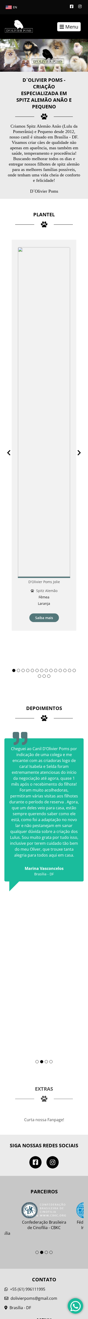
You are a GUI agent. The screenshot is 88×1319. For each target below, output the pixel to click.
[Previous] (8, 453)
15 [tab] (39, 676)
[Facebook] (71, 6)
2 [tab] (18, 670)
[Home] (16, 26)
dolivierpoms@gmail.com (34, 1298)
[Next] (79, 453)
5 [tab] (32, 670)
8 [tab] (46, 670)
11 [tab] (60, 670)
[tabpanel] (44, 435)
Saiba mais (44, 617)
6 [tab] (37, 670)
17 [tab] (48, 676)
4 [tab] (27, 670)
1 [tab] (13, 670)
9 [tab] (51, 670)
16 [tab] (44, 676)
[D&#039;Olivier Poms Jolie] (44, 412)
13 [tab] (69, 670)
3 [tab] (23, 670)
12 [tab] (64, 670)
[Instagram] (80, 6)
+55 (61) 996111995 (27, 1289)
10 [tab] (55, 670)
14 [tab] (74, 670)
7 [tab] (41, 670)
